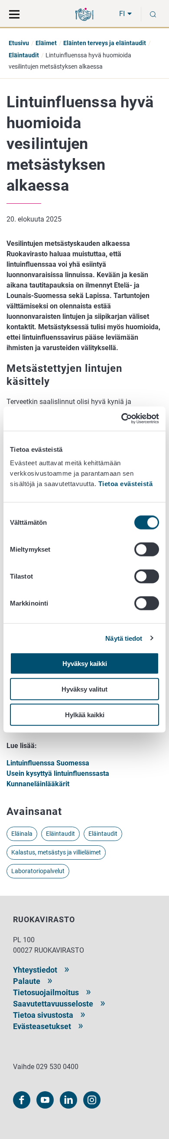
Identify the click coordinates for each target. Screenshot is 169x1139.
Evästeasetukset (42, 1026)
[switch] (146, 549)
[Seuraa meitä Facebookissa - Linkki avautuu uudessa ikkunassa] (21, 1100)
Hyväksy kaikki (84, 663)
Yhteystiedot (35, 969)
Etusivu (19, 43)
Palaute (26, 981)
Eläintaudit (24, 55)
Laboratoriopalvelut (38, 870)
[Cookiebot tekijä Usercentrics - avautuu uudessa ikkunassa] (121, 418)
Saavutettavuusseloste (53, 1003)
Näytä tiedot (123, 638)
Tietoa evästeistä (125, 483)
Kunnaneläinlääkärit (37, 784)
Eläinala (21, 833)
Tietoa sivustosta (43, 1015)
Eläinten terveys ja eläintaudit (104, 43)
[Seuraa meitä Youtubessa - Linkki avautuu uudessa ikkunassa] (45, 1100)
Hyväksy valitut (84, 688)
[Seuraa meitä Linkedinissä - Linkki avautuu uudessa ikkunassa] (68, 1100)
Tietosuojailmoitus (46, 992)
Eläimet (46, 43)
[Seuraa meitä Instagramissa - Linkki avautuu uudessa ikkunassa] (92, 1100)
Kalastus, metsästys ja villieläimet (56, 852)
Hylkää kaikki (84, 714)
